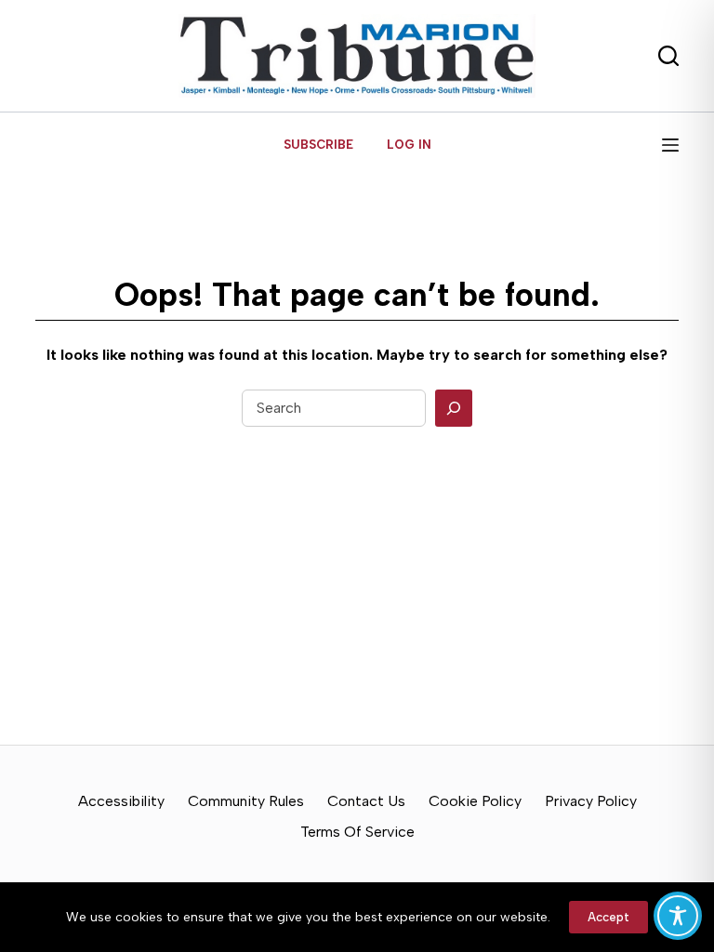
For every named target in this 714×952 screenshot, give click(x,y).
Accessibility (121, 801)
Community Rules (246, 801)
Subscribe (318, 145)
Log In (409, 145)
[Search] (453, 408)
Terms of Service (357, 831)
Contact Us (366, 801)
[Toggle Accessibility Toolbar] (677, 915)
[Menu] (670, 145)
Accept (608, 917)
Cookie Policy (475, 801)
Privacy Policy (591, 801)
